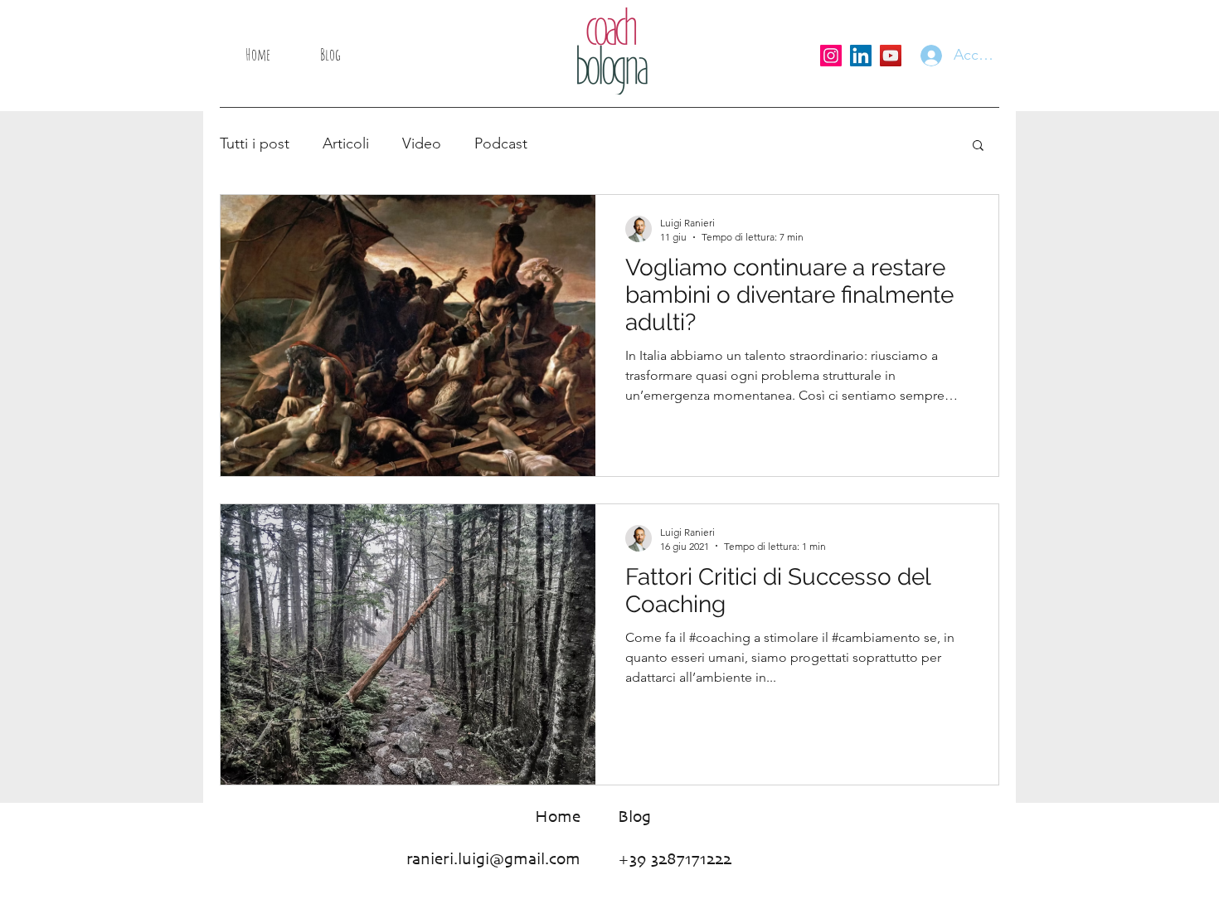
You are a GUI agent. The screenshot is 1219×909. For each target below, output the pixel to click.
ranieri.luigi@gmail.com (493, 859)
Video (421, 143)
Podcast (500, 143)
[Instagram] (831, 55)
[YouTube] (890, 55)
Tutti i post (254, 143)
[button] (978, 146)
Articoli (346, 143)
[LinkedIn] (861, 55)
